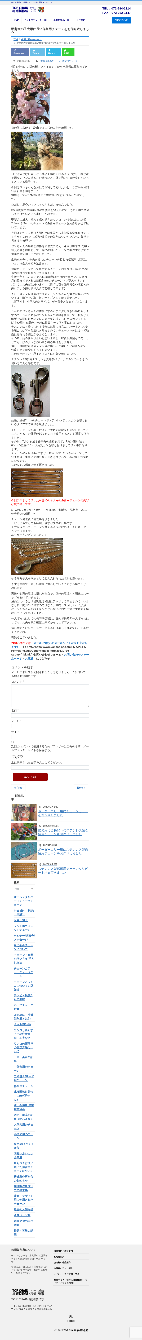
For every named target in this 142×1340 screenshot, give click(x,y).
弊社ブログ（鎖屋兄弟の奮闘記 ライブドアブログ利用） (70, 1281)
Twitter (36, 53)
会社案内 (80, 20)
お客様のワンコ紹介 (63, 1268)
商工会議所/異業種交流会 (24, 1107)
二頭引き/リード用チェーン (24, 1078)
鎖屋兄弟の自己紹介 (23, 1222)
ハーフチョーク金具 (23, 1007)
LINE (66, 53)
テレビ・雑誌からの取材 (23, 997)
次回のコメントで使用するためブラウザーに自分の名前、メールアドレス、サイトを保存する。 (50, 748)
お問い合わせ (121, 20)
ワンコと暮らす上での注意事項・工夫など (23, 1034)
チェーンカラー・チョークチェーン (23, 972)
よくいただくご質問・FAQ (66, 1274)
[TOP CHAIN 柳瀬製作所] (28, 9)
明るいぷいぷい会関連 (23, 1155)
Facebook (19, 53)
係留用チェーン (70, 61)
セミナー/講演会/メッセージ (24, 937)
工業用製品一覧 (61, 20)
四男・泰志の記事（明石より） (23, 1116)
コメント (17, 681)
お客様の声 (59, 1257)
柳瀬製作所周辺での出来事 (23, 1188)
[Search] (32, 889)
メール (16, 721)
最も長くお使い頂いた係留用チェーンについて (23, 1167)
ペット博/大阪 (22, 1024)
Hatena (51, 53)
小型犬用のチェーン (23, 1136)
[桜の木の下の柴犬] (37, 150)
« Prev (18, 787)
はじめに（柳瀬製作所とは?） (23, 1016)
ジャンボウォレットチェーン (23, 928)
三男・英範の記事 (23, 1059)
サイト (15, 731)
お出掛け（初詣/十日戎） (24, 912)
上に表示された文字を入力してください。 (37, 762)
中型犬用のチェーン (51, 61)
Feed (71, 1321)
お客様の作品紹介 (62, 1262)
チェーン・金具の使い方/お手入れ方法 (24, 958)
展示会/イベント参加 (24, 1145)
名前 (15, 710)
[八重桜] (30, 98)
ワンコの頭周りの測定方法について (23, 1047)
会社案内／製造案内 (63, 1251)
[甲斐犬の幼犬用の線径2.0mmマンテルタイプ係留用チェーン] (37, 482)
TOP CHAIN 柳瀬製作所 (76, 1330)
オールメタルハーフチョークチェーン (23, 901)
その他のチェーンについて (23, 947)
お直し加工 (21, 920)
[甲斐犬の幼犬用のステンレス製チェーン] (37, 556)
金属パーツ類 (22, 1215)
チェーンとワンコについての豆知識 (23, 985)
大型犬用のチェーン (23, 1126)
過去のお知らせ (23, 1209)
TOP (16, 20)
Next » (81, 787)
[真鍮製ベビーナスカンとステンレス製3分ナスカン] (30, 390)
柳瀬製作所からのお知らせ (23, 1178)
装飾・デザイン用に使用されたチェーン (23, 1199)
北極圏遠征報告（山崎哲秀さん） (23, 1095)
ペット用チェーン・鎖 (35, 20)
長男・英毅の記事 (23, 1232)
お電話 (29, 658)
